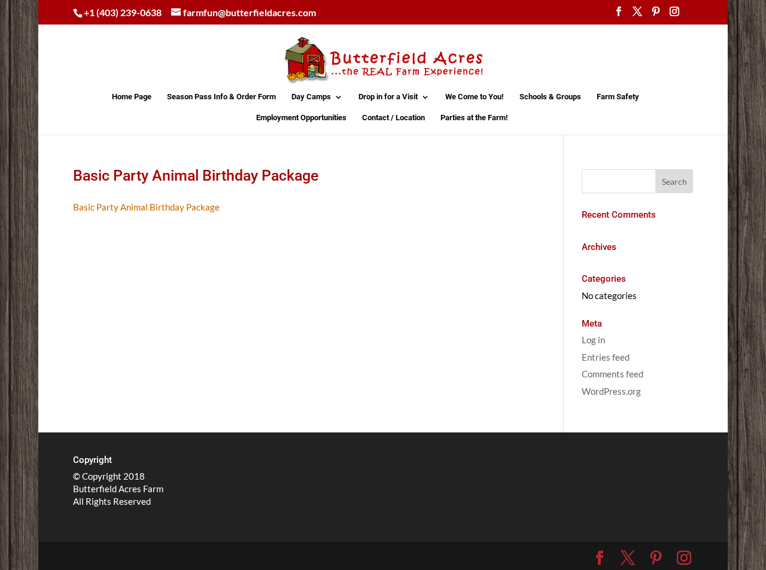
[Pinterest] (656, 15)
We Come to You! (474, 97)
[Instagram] (674, 15)
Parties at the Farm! (474, 118)
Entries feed (606, 357)
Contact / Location (393, 118)
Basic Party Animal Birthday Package (146, 207)
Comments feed (612, 373)
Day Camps (311, 97)
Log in (593, 339)
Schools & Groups (550, 97)
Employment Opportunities (301, 118)
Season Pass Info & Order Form (221, 97)
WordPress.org (611, 391)
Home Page (131, 97)
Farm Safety (618, 97)
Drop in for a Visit (388, 97)
